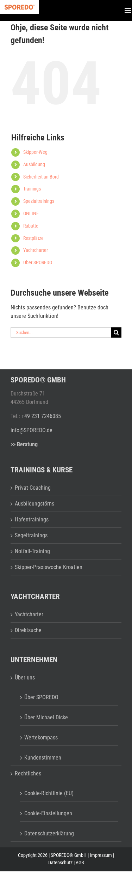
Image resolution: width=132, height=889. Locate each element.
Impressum (101, 855)
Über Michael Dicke (46, 717)
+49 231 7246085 (41, 416)
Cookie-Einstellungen (48, 813)
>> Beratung (24, 444)
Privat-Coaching (33, 487)
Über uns (25, 677)
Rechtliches (28, 773)
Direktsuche (28, 630)
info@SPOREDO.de (31, 430)
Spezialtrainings (38, 201)
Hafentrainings (32, 519)
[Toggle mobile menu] (128, 10)
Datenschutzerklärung (49, 833)
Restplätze (33, 238)
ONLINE (31, 213)
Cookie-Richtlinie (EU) (49, 793)
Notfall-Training (32, 551)
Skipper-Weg (35, 152)
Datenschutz (60, 862)
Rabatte (30, 226)
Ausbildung (34, 164)
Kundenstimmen (42, 757)
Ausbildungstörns (34, 503)
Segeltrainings (31, 535)
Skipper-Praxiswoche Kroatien (48, 567)
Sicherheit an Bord (41, 177)
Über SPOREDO (37, 262)
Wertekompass (41, 737)
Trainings (32, 189)
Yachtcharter (35, 250)
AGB (80, 862)
